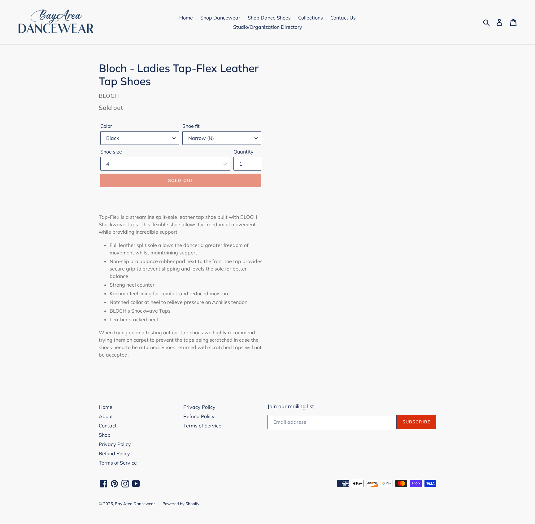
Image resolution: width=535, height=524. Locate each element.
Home (186, 18)
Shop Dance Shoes (269, 18)
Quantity (243, 152)
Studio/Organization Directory (267, 27)
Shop (105, 435)
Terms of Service (118, 463)
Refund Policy (114, 453)
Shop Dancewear (220, 18)
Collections (310, 18)
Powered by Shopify (181, 503)
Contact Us (343, 18)
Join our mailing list (291, 406)
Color (106, 126)
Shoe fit (191, 126)
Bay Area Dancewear (135, 503)
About (106, 416)
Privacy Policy (115, 444)
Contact (108, 425)
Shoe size (111, 152)
